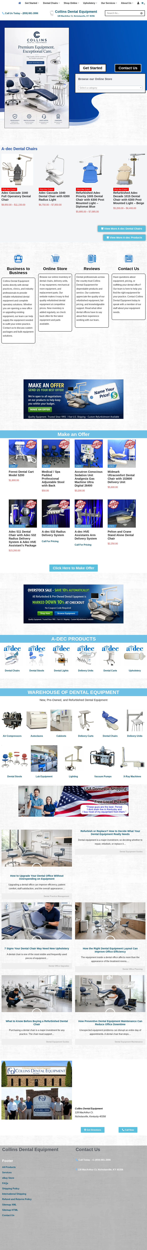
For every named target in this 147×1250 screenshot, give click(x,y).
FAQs (5, 1183)
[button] (38, 3)
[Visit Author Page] (37, 868)
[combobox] (110, 88)
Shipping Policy (10, 1188)
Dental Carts (110, 670)
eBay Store (8, 1178)
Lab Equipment (44, 776)
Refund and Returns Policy (17, 1199)
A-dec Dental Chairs (19, 148)
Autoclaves (37, 736)
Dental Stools (36, 670)
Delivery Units (85, 670)
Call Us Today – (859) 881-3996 (21, 13)
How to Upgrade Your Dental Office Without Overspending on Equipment (36, 877)
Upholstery (135, 670)
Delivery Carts (85, 736)
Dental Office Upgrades (59, 966)
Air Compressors (12, 736)
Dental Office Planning (133, 969)
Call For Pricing (50, 541)
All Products (9, 1167)
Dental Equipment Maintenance (129, 1042)
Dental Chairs (12, 670)
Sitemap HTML (10, 1210)
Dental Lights (61, 670)
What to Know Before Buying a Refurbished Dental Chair (37, 1023)
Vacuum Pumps (103, 776)
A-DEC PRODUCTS (73, 639)
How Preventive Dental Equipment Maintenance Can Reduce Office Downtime (110, 1023)
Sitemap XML (9, 1204)
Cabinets (61, 736)
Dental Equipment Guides (131, 852)
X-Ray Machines (132, 776)
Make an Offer (74, 434)
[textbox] (110, 88)
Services (7, 1172)
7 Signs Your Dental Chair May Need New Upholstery (36, 948)
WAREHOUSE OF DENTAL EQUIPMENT (73, 692)
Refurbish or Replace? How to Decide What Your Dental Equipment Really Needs (110, 833)
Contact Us (8, 1215)
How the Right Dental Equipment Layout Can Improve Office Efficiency (110, 950)
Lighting (73, 776)
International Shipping (14, 1194)
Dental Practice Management (56, 896)
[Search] (141, 13)
